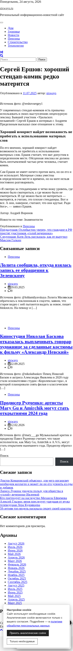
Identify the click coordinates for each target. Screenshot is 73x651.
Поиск (4, 455)
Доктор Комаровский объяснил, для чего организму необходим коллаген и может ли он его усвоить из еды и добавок (36, 484)
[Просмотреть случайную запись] (1, 52)
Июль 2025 (15, 589)
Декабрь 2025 (17, 571)
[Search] (1, 55)
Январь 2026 (16, 568)
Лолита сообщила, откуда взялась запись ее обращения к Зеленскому (35, 270)
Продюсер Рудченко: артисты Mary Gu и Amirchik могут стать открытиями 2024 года (34, 408)
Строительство (18, 42)
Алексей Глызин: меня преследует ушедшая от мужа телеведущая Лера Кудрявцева (35, 503)
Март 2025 (15, 603)
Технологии (16, 45)
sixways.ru (6, 8)
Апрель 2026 (16, 557)
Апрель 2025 (16, 599)
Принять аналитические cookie (28, 633)
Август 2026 (16, 543)
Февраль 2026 (17, 564)
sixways (51, 93)
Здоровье (14, 31)
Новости (13, 35)
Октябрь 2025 (17, 578)
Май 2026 (14, 554)
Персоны (14, 38)
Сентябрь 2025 (17, 582)
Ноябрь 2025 (16, 575)
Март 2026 (15, 561)
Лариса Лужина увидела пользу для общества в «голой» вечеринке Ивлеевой (31, 492)
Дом (10, 28)
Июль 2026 (15, 547)
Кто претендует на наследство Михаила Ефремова (33, 498)
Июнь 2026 (15, 550)
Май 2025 (14, 596)
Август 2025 (16, 585)
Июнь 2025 (15, 592)
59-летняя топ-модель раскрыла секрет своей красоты (35, 508)
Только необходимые (22, 641)
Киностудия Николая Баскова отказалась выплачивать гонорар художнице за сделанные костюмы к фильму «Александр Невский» (36, 344)
